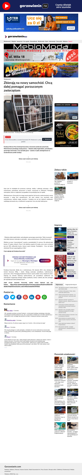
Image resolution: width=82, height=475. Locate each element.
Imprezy (58, 225)
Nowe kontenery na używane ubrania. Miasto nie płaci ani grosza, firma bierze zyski (67, 320)
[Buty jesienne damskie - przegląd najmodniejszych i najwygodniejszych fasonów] (72, 425)
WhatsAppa (33, 261)
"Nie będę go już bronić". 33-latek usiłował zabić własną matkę (68, 288)
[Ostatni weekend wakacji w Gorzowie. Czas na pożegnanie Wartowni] (60, 409)
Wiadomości (7, 41)
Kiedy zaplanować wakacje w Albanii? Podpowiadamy (67, 324)
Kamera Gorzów (24, 469)
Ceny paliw (59, 41)
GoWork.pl (59, 469)
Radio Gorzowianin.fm (34, 469)
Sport (46, 41)
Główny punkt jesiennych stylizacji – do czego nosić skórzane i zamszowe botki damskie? (67, 296)
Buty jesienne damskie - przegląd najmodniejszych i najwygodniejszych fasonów (67, 328)
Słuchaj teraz (48, 139)
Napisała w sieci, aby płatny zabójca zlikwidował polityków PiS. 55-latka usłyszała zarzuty (66, 311)
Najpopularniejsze (71, 284)
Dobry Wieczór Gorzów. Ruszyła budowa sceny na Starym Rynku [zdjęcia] (59, 197)
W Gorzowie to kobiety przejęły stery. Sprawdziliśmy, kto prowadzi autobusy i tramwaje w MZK (67, 306)
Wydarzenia (41, 41)
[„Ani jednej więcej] (60, 175)
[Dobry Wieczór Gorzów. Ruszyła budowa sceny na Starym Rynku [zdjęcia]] (60, 190)
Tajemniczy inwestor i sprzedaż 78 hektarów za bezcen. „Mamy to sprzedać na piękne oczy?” (68, 301)
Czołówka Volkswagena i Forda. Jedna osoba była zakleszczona (67, 292)
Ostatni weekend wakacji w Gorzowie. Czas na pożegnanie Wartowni (67, 315)
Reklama (65, 41)
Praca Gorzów (44, 469)
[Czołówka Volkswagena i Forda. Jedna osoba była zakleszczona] (72, 360)
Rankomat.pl (66, 469)
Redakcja (7, 469)
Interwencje (52, 41)
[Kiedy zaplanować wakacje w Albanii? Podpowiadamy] (60, 425)
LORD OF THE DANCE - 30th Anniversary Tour (71, 258)
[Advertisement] (28, 175)
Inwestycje (20, 41)
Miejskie (13, 41)
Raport (70, 41)
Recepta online (52, 469)
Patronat (17, 469)
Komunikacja (33, 41)
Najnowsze (59, 284)
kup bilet (70, 237)
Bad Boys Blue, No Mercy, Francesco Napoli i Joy (72, 231)
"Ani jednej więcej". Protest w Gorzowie (72, 181)
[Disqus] (28, 328)
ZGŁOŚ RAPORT (45, 260)
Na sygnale (26, 41)
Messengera (26, 261)
